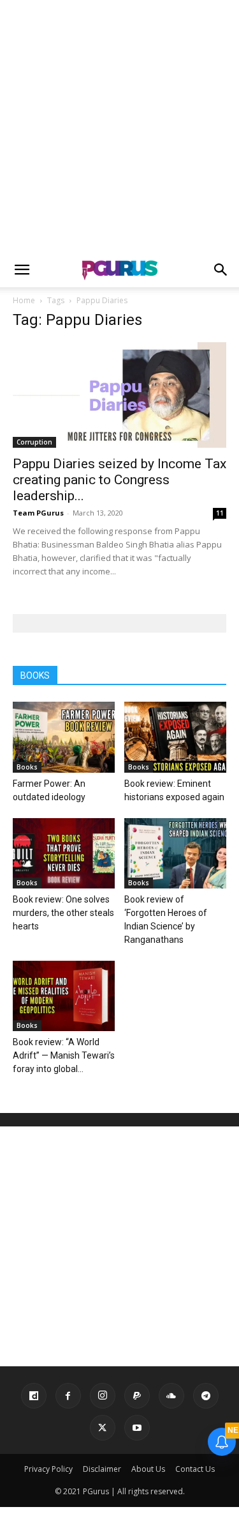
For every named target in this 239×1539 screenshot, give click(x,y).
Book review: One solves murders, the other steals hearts (63, 912)
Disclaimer (102, 1469)
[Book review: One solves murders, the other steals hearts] (64, 853)
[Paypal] (137, 1396)
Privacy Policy (48, 1469)
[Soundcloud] (171, 1396)
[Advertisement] (119, 126)
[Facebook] (68, 1396)
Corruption (34, 442)
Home (24, 300)
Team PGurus (38, 512)
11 (220, 513)
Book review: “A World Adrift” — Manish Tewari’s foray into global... (64, 1055)
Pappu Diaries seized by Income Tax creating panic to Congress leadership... (119, 479)
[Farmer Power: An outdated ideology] (64, 737)
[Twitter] (102, 1427)
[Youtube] (137, 1427)
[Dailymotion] (34, 1396)
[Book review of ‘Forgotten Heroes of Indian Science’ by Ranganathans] (175, 853)
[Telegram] (206, 1396)
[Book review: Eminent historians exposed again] (175, 737)
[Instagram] (102, 1396)
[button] (21, 270)
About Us (148, 1469)
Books (27, 766)
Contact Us (195, 1469)
